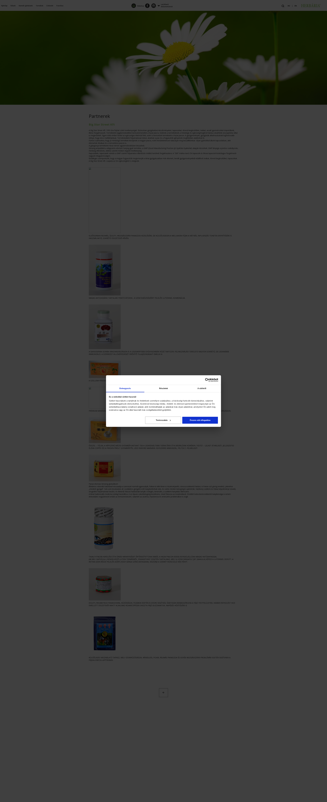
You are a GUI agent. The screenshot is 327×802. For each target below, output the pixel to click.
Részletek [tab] (163, 388)
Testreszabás (162, 420)
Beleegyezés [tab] (125, 388)
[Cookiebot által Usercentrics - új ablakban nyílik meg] (207, 380)
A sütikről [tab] (201, 388)
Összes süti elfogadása (200, 420)
